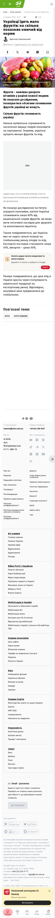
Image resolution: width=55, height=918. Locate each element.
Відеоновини (14, 549)
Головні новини (15, 537)
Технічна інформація (39, 487)
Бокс (10, 752)
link (31, 439)
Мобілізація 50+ (15, 610)
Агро (5, 12)
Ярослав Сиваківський (20, 39)
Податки (12, 657)
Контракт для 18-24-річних (20, 617)
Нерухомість (15, 728)
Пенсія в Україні (15, 661)
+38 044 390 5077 (37, 428)
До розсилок (17, 805)
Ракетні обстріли (16, 570)
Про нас (7, 471)
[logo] (18, 4)
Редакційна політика (12, 480)
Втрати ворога (14, 593)
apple (31, 824)
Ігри (31, 515)
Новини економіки (18, 638)
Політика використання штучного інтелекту (14, 511)
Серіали (11, 689)
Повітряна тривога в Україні (21, 581)
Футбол (11, 756)
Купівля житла (14, 735)
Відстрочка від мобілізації (20, 621)
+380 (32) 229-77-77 (20, 871)
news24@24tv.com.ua (13, 428)
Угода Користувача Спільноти (38, 476)
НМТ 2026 (12, 710)
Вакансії (33, 496)
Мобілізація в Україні (20, 602)
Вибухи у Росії (14, 589)
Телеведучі (8, 490)
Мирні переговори (16, 577)
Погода (11, 556)
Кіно (10, 670)
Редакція (7, 476)
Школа (11, 707)
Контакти (34, 491)
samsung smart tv (31, 831)
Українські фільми (16, 678)
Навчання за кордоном (18, 718)
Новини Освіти (16, 699)
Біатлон (11, 764)
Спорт (11, 748)
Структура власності (38, 501)
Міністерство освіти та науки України (25, 703)
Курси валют (14, 645)
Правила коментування (40, 482)
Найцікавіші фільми (17, 674)
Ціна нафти (13, 642)
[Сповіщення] (51, 4)
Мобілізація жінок (16, 614)
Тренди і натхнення (17, 739)
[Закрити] (49, 891)
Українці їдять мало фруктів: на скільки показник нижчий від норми (38, 12)
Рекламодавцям (10, 494)
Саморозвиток (14, 714)
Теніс (10, 760)
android (12, 824)
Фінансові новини (16, 649)
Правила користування (14, 499)
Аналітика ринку (15, 731)
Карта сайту (35, 510)
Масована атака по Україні (20, 585)
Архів (32, 505)
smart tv (12, 831)
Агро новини (16, 12)
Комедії (11, 686)
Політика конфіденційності (11, 504)
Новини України (15, 541)
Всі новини (14, 533)
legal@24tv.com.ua (36, 874)
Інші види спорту (16, 768)
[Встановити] (27, 897)
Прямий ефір (14, 545)
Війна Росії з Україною (20, 566)
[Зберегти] (47, 52)
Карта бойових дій (16, 573)
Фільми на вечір (15, 682)
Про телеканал (10, 485)
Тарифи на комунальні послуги (22, 653)
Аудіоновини (14, 552)
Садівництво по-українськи (28, 44)
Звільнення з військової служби (23, 606)
